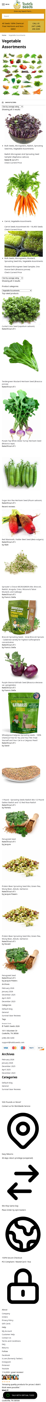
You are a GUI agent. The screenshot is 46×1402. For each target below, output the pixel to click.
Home (4, 35)
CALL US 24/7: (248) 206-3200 (36, 26)
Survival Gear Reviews (11, 1015)
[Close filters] (2, 1093)
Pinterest (6, 1365)
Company (6, 1313)
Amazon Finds (6, 1023)
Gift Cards (6, 1323)
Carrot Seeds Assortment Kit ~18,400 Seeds (23, 226)
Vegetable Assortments (23, 148)
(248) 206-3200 (8, 1038)
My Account (7, 1331)
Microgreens (20, 145)
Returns (5, 1347)
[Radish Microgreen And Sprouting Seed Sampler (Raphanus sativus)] (24, 128)
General (5, 1012)
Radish (30, 145)
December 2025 (8, 994)
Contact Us (6, 1338)
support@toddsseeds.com (13, 1042)
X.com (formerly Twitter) (12, 1358)
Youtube (5, 1368)
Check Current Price (13, 162)
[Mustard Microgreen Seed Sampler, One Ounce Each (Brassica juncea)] (24, 244)
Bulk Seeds (9, 145)
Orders (5, 1317)
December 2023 (8, 1001)
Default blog (7, 1009)
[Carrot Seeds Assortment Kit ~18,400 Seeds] (24, 192)
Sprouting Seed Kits (13, 261)
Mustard (31, 258)
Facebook (6, 1355)
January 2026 (7, 991)
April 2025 (6, 998)
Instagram (6, 1362)
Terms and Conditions (11, 1341)
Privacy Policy (7, 1320)
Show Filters (10, 102)
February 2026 (8, 988)
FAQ (3, 1344)
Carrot (7, 221)
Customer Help (8, 1334)
